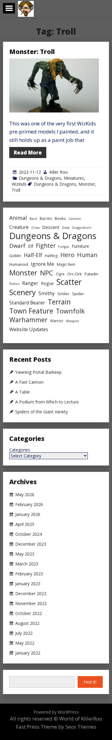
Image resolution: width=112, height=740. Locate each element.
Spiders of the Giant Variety (41, 412)
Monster (87, 184)
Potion (14, 284)
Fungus (63, 246)
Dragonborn (81, 228)
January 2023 (27, 583)
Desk (66, 228)
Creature (19, 227)
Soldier (63, 293)
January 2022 (27, 653)
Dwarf (17, 245)
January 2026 (27, 514)
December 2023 (30, 544)
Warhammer (28, 320)
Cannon (75, 219)
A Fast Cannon (29, 382)
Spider (78, 293)
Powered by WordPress (56, 712)
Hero (67, 255)
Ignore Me (42, 264)
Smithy (47, 293)
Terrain (59, 302)
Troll (16, 190)
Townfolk (70, 311)
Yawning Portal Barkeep (38, 372)
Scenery (22, 292)
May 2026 (24, 494)
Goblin (15, 255)
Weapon (72, 321)
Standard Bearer (27, 302)
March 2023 (26, 564)
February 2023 (29, 574)
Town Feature (31, 311)
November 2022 (31, 603)
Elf (30, 246)
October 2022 (28, 613)
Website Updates (28, 329)
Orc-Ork (74, 274)
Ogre (60, 274)
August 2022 (27, 623)
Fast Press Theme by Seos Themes (56, 726)
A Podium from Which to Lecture (47, 402)
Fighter (46, 245)
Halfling (51, 255)
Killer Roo (58, 172)
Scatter (69, 282)
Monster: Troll (32, 51)
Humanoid (18, 264)
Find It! (90, 682)
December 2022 (30, 593)
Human (87, 255)
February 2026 (29, 504)
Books (60, 218)
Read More (28, 152)
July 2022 (24, 633)
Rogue (47, 283)
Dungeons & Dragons (40, 178)
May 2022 (24, 643)
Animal (18, 217)
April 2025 (24, 524)
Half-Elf (33, 255)
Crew (35, 228)
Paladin (91, 274)
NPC (46, 273)
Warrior (56, 320)
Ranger (30, 283)
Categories (19, 450)
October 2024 (28, 534)
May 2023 (24, 554)
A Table (22, 392)
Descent (50, 227)
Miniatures (74, 178)
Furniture (80, 246)
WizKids (19, 184)
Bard (33, 219)
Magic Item (66, 264)
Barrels (46, 218)
